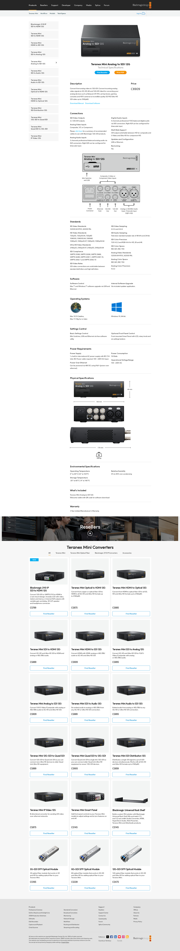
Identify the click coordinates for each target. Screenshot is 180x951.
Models (52, 13)
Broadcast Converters (70, 913)
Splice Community (104, 924)
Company (78, 5)
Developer (66, 5)
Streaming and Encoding (71, 927)
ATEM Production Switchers (37, 916)
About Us (136, 913)
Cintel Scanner (33, 927)
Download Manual (77, 103)
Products (32, 5)
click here (78, 131)
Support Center (103, 913)
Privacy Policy (137, 921)
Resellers (44, 5)
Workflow (43, 13)
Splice (97, 5)
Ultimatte (32, 919)
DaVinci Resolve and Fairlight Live (39, 913)
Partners (136, 916)
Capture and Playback (35, 924)
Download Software (92, 103)
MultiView (67, 921)
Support (54, 5)
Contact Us (102, 916)
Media (88, 5)
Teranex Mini (33, 13)
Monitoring (67, 916)
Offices (135, 910)
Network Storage (69, 919)
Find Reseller (102, 72)
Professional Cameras (35, 910)
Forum (106, 5)
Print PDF (120, 72)
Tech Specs (62, 13)
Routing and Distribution (71, 924)
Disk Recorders (33, 921)
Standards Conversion (71, 910)
